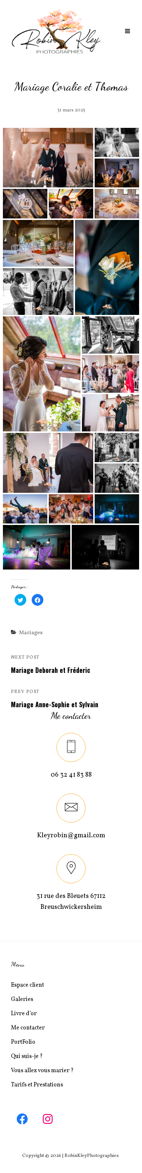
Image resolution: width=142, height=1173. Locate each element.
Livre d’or (24, 1014)
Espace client (27, 985)
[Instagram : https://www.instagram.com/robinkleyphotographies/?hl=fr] (48, 1119)
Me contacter (28, 1028)
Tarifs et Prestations (37, 1085)
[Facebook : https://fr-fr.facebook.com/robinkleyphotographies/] (22, 1119)
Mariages (31, 633)
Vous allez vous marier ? (42, 1071)
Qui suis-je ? (27, 1056)
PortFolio (23, 1042)
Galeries (22, 999)
